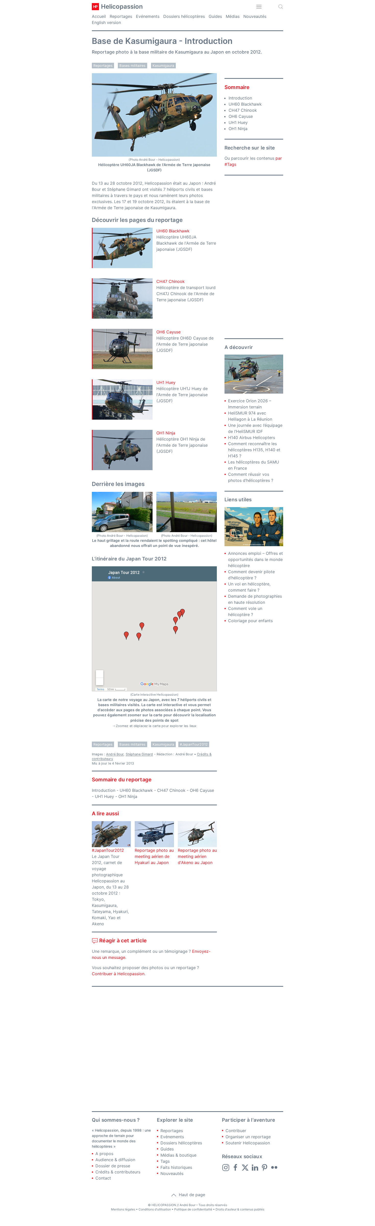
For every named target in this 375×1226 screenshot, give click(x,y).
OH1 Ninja (165, 432)
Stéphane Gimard (139, 754)
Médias (233, 16)
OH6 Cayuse (168, 331)
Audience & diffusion (115, 1159)
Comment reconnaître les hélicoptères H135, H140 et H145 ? (254, 449)
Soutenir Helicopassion (248, 1142)
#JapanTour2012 (194, 744)
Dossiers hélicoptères (184, 16)
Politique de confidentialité (193, 1209)
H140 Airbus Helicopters (251, 437)
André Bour (114, 754)
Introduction (103, 790)
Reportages (121, 16)
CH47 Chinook (170, 281)
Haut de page (191, 1194)
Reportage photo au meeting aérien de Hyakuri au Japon (154, 856)
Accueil (99, 16)
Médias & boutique (178, 1155)
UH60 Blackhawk (173, 230)
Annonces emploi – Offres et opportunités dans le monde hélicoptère (255, 559)
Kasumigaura (163, 66)
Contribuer (236, 1130)
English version (106, 22)
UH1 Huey (166, 382)
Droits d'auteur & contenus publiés (240, 1209)
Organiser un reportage (248, 1136)
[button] (258, 6)
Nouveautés (254, 16)
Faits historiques (176, 1167)
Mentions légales (123, 1209)
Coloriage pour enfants (250, 620)
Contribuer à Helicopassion (118, 973)
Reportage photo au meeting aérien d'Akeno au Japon (197, 856)
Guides (215, 16)
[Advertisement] (253, 256)
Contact (103, 1178)
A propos (104, 1153)
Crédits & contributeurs (117, 1171)
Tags (165, 1161)
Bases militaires (132, 66)
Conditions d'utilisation (155, 1209)
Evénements (147, 16)
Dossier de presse (112, 1165)
